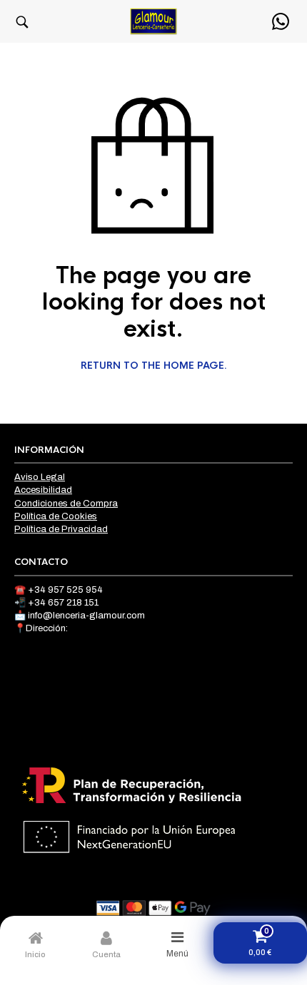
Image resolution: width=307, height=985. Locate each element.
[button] (22, 21)
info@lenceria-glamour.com (86, 616)
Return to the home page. (154, 366)
